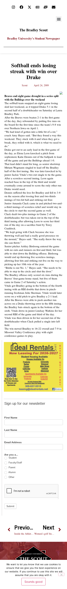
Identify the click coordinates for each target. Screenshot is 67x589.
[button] (59, 19)
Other (11, 477)
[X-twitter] (29, 7)
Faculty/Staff (15, 462)
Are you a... (11, 454)
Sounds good (33, 581)
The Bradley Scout (33, 30)
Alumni (12, 472)
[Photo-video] (45, 7)
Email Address (13, 442)
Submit (10, 506)
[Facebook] (21, 7)
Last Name (10, 430)
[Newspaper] (37, 7)
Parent (11, 467)
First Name (10, 417)
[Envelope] (53, 7)
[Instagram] (13, 7)
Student (12, 457)
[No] (61, 574)
